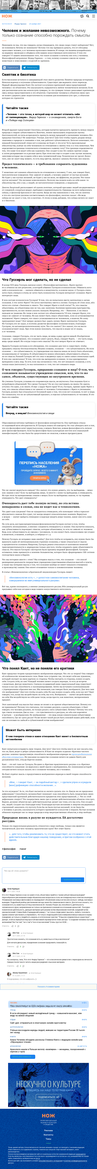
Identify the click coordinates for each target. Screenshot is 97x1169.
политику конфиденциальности (75, 1161)
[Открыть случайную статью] (82, 16)
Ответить (5, 926)
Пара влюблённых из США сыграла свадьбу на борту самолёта (41, 1006)
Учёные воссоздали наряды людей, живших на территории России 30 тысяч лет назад (47, 1031)
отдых (13, 1020)
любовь (13, 1003)
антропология (16, 1027)
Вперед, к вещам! (30, 413)
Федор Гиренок (20, 24)
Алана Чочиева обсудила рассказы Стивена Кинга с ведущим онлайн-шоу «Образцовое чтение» (46, 1041)
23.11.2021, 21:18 (19, 956)
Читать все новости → (22, 1057)
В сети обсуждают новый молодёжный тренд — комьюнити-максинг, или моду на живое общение (46, 1014)
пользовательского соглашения (50, 1161)
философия (7, 24)
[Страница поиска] (87, 16)
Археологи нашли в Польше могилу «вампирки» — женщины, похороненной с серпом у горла (48, 1050)
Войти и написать (72, 880)
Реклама (48, 1130)
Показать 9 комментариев (49, 987)
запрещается (81, 1154)
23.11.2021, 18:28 (14, 891)
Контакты (48, 1135)
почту (38, 1158)
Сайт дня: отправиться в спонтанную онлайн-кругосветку (38, 1023)
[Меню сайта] (93, 16)
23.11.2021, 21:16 (19, 936)
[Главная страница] (7, 16)
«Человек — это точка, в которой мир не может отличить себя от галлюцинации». (43, 117)
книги (13, 1037)
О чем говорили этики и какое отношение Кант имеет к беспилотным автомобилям (47, 738)
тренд (13, 1010)
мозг (23, 849)
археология (15, 1046)
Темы (48, 1139)
